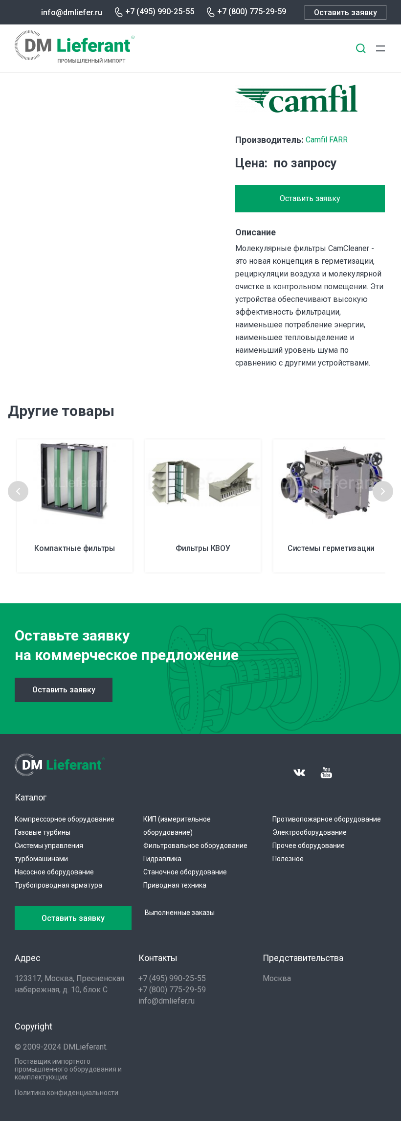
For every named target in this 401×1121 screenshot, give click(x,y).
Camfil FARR (327, 139)
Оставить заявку (345, 12)
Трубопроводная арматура (58, 885)
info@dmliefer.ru (71, 12)
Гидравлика (162, 859)
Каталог (30, 797)
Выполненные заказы (180, 912)
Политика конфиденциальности (66, 1093)
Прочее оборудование (308, 845)
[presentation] (18, 491)
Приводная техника (174, 885)
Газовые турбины (42, 832)
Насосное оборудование (54, 872)
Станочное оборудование (185, 872)
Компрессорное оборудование (64, 819)
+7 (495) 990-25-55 (159, 11)
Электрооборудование (309, 832)
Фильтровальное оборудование (195, 845)
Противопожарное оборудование (326, 819)
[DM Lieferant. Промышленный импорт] (74, 60)
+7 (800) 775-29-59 (251, 11)
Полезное (288, 859)
